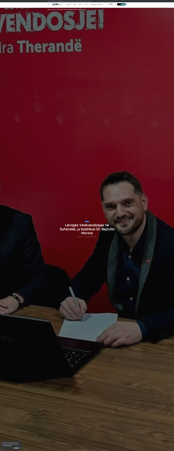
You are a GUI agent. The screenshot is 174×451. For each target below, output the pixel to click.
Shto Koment (94, 236)
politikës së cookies (8, 445)
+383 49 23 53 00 (52, 1)
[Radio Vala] (58, 4)
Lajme (87, 221)
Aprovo (16, 448)
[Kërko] (115, 4)
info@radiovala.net (62, 1)
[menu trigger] (50, 4)
